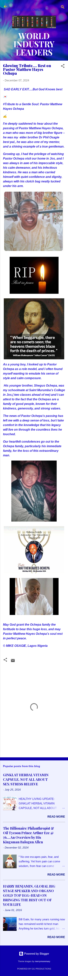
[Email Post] (13, 661)
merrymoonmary (42, 961)
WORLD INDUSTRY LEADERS (34, 43)
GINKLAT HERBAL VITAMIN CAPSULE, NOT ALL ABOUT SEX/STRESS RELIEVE (26, 779)
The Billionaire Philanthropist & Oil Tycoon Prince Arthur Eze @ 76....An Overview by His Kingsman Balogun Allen (28, 835)
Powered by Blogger (36, 953)
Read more (56, 816)
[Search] (62, 8)
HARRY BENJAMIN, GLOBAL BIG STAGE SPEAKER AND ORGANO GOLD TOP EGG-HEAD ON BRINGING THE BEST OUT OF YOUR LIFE (29, 895)
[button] (62, 67)
